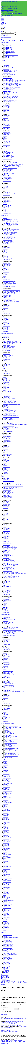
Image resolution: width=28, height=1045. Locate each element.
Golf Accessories (7, 543)
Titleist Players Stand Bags (9, 230)
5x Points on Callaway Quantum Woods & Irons (14, 80)
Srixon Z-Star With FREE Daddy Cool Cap (13, 164)
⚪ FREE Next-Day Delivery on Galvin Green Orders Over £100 (12, 4)
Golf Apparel (6, 396)
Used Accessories (7, 586)
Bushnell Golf (6, 654)
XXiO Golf (6, 208)
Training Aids (8, 567)
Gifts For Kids (8, 671)
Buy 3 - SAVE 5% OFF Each (10, 341)
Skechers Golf (6, 528)
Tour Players (6, 964)
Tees (5, 552)
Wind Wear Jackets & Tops (11, 417)
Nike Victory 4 (6, 495)
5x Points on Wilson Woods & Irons (11, 87)
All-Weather (7, 355)
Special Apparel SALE (8, 423)
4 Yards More (6, 759)
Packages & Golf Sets (10, 70)
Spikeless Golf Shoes (8, 488)
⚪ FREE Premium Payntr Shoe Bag (7, 10)
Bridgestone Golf (7, 205)
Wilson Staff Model (7, 178)
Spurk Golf (6, 893)
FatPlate (5, 806)
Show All (5, 111)
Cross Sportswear (7, 793)
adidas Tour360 (6, 491)
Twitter (6, 968)
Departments (6, 40)
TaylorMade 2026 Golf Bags (10, 233)
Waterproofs (7, 409)
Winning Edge (6, 923)
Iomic (4, 826)
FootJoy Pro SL (7, 493)
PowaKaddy (6, 319)
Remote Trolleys (7, 296)
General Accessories (9, 562)
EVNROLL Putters (7, 802)
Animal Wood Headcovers (10, 572)
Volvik (4, 210)
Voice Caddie (6, 664)
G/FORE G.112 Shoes (8, 497)
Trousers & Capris (9, 400)
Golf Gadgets (6, 617)
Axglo (4, 766)
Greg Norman (6, 822)
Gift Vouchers (6, 128)
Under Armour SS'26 (8, 431)
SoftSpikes (5, 892)
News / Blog (6, 962)
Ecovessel (5, 800)
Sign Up (16, 1009)
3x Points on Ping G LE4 (9, 89)
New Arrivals (6, 115)
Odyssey (5, 138)
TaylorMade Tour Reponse (9, 172)
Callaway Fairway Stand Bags (10, 232)
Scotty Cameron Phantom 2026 (10, 96)
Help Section (9, 1021)
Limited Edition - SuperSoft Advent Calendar (13, 691)
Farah (4, 805)
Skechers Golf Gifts (13, 982)
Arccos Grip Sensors (8, 632)
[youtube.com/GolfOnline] (4, 1014)
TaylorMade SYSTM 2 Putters (10, 97)
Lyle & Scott (6, 836)
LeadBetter (5, 832)
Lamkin (5, 831)
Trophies (6, 676)
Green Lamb (6, 820)
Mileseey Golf (6, 656)
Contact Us (19, 40)
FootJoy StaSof (6, 345)
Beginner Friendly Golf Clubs (10, 100)
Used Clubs (6, 120)
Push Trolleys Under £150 (9, 292)
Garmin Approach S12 (8, 628)
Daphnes (5, 609)
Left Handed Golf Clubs (9, 101)
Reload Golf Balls (7, 878)
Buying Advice (6, 125)
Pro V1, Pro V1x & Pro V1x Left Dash (12, 166)
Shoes (6, 479)
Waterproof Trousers (9, 411)
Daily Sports (6, 794)
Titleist (4, 139)
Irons (6, 69)
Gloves (6, 337)
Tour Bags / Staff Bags (10, 223)
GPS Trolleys (6, 297)
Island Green (6, 827)
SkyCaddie (5, 658)
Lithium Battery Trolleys (9, 299)
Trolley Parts (7, 285)
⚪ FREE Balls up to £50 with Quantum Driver (9, 6)
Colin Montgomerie (7, 791)
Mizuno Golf (6, 146)
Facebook (7, 967)
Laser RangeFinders (9, 619)
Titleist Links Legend (8, 241)
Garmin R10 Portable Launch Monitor (12, 630)
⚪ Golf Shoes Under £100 (17, 13)
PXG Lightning (7, 91)
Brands (10, 40)
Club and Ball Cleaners (10, 546)
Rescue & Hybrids (9, 71)
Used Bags (5, 252)
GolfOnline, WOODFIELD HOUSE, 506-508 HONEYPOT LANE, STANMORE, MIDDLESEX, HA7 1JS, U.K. (13, 1042)
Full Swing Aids (8, 568)
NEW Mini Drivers (7, 78)
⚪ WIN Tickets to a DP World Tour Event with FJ (9, 1)
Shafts (6, 563)
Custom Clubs (6, 127)
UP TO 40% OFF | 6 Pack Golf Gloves (12, 342)
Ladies (2, 18)
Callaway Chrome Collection (10, 168)
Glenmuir (5, 813)
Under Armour (6, 387)
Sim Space (5, 885)
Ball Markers (7, 159)
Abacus (5, 469)
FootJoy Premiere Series (8, 492)
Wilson (5, 136)
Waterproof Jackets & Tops (10, 410)
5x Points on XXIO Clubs (9, 88)
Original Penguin (7, 854)
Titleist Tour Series (7, 240)
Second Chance (7, 213)
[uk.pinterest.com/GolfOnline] (6, 1014)
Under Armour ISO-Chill (9, 346)
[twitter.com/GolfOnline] (2, 1014)
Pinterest (7, 972)
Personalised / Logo (7, 258)
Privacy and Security (10, 1025)
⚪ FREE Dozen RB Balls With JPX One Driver (9, 8)
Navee (4, 846)
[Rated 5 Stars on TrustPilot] (13, 981)
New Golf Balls (8, 152)
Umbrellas (7, 554)
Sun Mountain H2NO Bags (9, 237)
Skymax (5, 889)
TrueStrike (5, 913)
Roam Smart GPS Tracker (9, 635)
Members (16, 1023)
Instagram (6, 971)
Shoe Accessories (8, 481)
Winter (6, 356)
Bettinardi (5, 770)
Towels (6, 558)
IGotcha (5, 824)
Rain (6, 357)
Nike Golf (5, 473)
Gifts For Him (8, 673)
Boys (6, 109)
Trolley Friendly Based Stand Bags (11, 229)
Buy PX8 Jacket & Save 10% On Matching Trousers (15, 424)
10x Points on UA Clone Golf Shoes (11, 487)
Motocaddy (6, 316)
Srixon (4, 202)
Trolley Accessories (9, 283)
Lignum (5, 833)
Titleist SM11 (6, 93)
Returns (18, 1021)
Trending (5, 116)
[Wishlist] (1, 38)
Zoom (4, 930)
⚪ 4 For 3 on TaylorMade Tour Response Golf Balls (10, 3)
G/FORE (5, 538)
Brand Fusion (6, 776)
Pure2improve (6, 874)
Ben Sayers (6, 323)
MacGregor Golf (7, 837)
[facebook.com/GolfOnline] (1, 1014)
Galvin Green (6, 467)
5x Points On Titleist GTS (9, 79)
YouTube (7, 970)
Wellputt (5, 919)
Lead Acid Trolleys (7, 300)
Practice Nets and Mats (10, 549)
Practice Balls (7, 155)
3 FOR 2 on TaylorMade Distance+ (11, 165)
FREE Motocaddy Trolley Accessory (11, 291)
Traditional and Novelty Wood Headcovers (14, 573)
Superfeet (5, 901)
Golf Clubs (6, 65)
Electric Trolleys (8, 282)
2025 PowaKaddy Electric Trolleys (11, 301)
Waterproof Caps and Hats (10, 413)
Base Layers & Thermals (10, 402)
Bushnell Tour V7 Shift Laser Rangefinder (13, 631)
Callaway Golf (6, 132)
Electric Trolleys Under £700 (10, 293)
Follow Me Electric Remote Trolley (11, 290)
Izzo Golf (5, 667)
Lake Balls (7, 153)
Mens (2, 16)
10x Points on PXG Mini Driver (10, 92)
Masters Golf (6, 329)
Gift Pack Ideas (6, 687)
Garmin (5, 653)
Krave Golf (6, 830)
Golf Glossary (6, 966)
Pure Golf (5, 872)
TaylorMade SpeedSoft (8, 173)
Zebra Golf (5, 926)
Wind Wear (7, 414)
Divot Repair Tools (9, 156)
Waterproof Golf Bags (8, 242)
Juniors (2, 19)
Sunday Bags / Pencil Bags (10, 222)
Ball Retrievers (8, 157)
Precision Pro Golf (7, 866)
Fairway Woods (8, 67)
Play (3, 22)
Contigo (5, 792)
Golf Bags (5, 218)
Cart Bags (7, 220)
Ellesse (5, 801)
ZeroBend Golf (6, 927)
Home (2, 40)
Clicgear (5, 318)
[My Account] (3, 31)
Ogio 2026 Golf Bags (8, 234)
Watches (6, 545)
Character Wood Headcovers (11, 576)
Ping (4, 137)
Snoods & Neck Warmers (10, 415)
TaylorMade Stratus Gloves (9, 349)
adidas (4, 388)
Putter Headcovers (9, 577)
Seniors (2, 20)
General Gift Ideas (9, 675)
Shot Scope (6, 660)
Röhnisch (5, 879)
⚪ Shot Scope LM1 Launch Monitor (7, 15)
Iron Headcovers (8, 575)
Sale (13, 40)
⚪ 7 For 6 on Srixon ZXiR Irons (6, 13)
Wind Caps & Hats (9, 419)
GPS (5, 618)
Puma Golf (5, 461)
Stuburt (5, 535)
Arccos (5, 655)
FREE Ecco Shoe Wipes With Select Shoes (13, 486)
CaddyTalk (5, 780)
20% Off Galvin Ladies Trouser (10, 427)
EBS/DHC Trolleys (7, 295)
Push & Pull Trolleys (9, 281)
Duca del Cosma (7, 797)
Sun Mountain (6, 265)
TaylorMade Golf (7, 133)
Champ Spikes (6, 785)
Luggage (7, 225)
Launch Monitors (8, 622)
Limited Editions (7, 181)
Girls (6, 110)
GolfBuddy (6, 662)
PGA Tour (5, 861)
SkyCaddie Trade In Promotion (10, 627)
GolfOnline (6, 211)
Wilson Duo (6, 179)
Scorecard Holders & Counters (11, 547)
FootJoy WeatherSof (8, 343)
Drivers (6, 66)
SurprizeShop (6, 905)
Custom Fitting (9, 1022)
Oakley (5, 472)
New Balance (6, 848)
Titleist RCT (6, 174)
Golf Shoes (6, 478)
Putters (6, 73)
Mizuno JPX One (7, 95)
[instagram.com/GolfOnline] (5, 1014)
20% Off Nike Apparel (8, 426)
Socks (6, 406)
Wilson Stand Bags (7, 238)
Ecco (4, 527)
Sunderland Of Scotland (8, 900)
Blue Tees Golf (6, 663)
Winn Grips (6, 922)
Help (2, 24)
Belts (5, 407)
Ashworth (5, 765)
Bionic (4, 772)
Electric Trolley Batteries (10, 286)
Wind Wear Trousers (9, 418)
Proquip (5, 468)
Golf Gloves (6, 336)
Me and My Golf (7, 840)
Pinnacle (5, 863)
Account (3, 26)
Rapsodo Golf (6, 876)
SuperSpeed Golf (7, 902)
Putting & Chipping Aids (10, 569)
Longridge (5, 328)
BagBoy (5, 322)
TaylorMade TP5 (7, 170)
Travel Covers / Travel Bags (11, 224)
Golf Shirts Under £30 (8, 683)
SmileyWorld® (6, 891)
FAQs (17, 1025)
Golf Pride (5, 611)
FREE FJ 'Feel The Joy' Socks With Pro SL (13, 484)
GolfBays (5, 817)
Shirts (6, 397)
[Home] (4, 29)
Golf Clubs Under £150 (8, 686)
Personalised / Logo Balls (9, 193)
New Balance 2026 (7, 496)
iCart (4, 823)
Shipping (14, 1021)
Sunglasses (7, 405)
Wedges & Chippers (9, 74)
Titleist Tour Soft (7, 177)
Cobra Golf (6, 134)
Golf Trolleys (6, 279)
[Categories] (2, 28)
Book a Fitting (4, 23)
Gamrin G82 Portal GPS (9, 633)
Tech (5, 621)
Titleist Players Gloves (8, 347)
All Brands (3, 932)
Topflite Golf (6, 910)
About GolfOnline (10, 1023)
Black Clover (6, 719)
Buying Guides (6, 963)
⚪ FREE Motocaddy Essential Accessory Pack (9, 11)
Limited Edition (7, 243)
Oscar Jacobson (7, 857)
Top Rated (5, 118)
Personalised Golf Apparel (9, 690)
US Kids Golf (6, 145)
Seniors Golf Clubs (7, 98)
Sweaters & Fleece (9, 398)
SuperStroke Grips (7, 904)
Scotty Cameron (7, 142)
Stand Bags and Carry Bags (11, 219)
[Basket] (1, 31)
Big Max (5, 274)
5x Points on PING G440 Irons (10, 83)
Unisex (7, 441)
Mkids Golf (6, 844)
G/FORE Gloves (7, 350)
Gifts (4, 669)
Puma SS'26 (6, 429)
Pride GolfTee (6, 869)
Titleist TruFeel (6, 175)
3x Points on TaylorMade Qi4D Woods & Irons (14, 82)
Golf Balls (5, 151)
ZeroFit (5, 928)
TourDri (5, 911)
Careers (20, 1025)
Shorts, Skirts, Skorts (9, 401)
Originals (5, 856)
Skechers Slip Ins (7, 490)
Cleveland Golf (6, 141)
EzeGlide (5, 331)
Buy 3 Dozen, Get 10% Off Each (11, 162)
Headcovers (7, 571)
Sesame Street (6, 883)
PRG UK (5, 867)
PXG (4, 143)
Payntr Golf (6, 859)
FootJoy (5, 377)
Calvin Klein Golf (7, 783)
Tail (4, 906)
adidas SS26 (6, 428)
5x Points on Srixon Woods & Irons (11, 85)
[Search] (4, 28)
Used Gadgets (6, 644)
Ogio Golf (5, 277)
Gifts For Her (8, 672)
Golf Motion (6, 814)
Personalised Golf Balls (8, 689)
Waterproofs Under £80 (8, 685)
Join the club (4, 1007)
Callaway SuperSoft (8, 169)
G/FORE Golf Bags (8, 236)
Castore (5, 784)
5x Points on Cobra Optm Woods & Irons (12, 84)
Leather (6, 354)
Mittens (6, 359)
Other (4, 858)
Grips (6, 551)
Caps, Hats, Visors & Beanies (11, 404)
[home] (1, 982)
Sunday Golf (6, 898)
